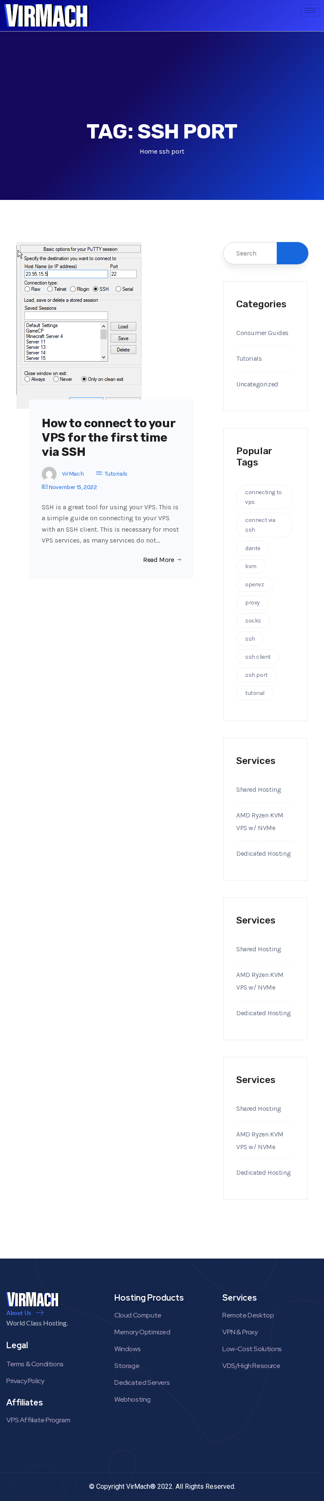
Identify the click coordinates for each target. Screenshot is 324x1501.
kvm (250, 566)
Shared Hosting (258, 789)
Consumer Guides (262, 333)
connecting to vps (263, 497)
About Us (18, 1312)
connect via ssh (260, 524)
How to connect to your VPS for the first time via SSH (108, 437)
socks (253, 620)
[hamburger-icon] (310, 10)
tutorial (255, 693)
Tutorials (116, 473)
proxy (252, 602)
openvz (254, 584)
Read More (158, 559)
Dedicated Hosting (263, 853)
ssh (250, 638)
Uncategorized (257, 384)
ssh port (256, 675)
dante (252, 548)
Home (148, 151)
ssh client (258, 656)
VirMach (73, 473)
